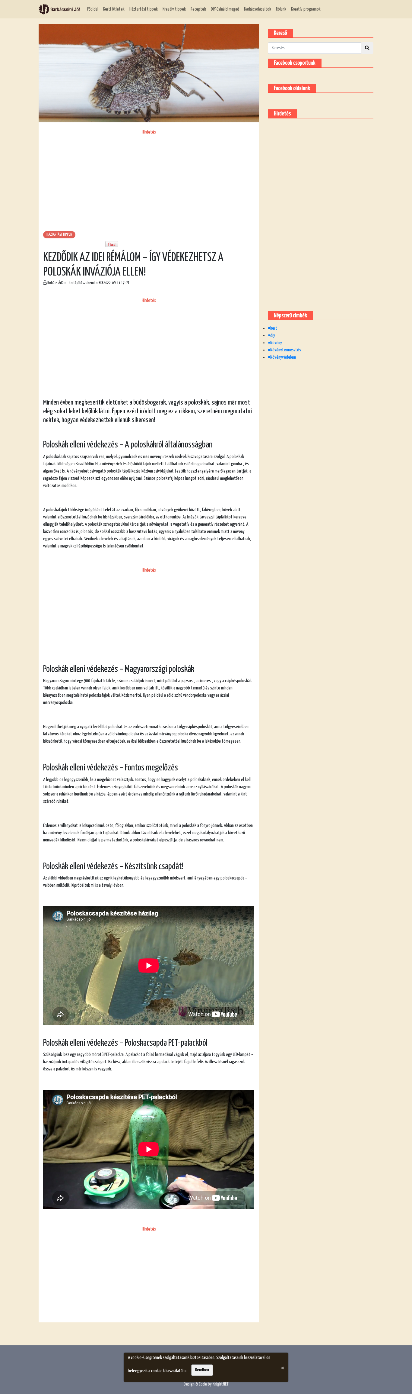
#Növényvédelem (282, 357)
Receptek (198, 9)
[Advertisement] (148, 178)
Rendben (202, 1370)
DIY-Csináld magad (225, 9)
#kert (272, 328)
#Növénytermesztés (284, 350)
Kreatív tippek (174, 9)
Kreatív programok (306, 9)
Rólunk (281, 9)
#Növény (275, 342)
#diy (271, 335)
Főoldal (92, 9)
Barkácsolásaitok (257, 9)
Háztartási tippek (143, 9)
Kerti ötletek (114, 9)
